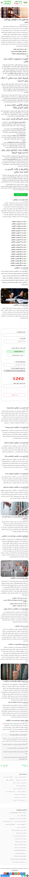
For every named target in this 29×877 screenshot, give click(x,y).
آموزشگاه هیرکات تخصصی (10, 824)
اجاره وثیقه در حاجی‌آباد (21, 791)
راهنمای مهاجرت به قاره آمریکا (20, 821)
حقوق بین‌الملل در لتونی (21, 815)
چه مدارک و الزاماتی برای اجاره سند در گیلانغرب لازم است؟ (14, 744)
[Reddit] (18, 874)
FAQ (15, 723)
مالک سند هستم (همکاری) (17, 355)
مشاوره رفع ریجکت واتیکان (21, 833)
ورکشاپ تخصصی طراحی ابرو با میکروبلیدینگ (17, 818)
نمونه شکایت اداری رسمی (21, 827)
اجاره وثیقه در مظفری (10, 780)
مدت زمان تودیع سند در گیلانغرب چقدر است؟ (16, 748)
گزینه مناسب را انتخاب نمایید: (18, 348)
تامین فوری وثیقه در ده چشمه (20, 777)
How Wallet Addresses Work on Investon (17, 812)
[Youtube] (5, 874)
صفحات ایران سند (14, 870)
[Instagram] (7, 874)
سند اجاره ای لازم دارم (18, 351)
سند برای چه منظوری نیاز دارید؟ (18, 368)
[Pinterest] (13, 874)
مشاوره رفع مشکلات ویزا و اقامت (20, 844)
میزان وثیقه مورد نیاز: (19, 362)
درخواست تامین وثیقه (5, 875)
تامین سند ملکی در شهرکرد (21, 780)
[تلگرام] (22, 876)
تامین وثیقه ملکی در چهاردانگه (20, 794)
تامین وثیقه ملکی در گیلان (21, 785)
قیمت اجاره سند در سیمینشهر (20, 797)
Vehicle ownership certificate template (18, 859)
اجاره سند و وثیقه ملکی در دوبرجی (19, 788)
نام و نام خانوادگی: (20, 332)
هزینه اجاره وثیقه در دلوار (10, 791)
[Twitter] (10, 874)
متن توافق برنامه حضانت (21, 824)
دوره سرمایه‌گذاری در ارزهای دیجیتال (19, 862)
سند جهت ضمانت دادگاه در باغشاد (19, 800)
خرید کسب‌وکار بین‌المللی (8, 821)
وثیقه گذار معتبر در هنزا (8, 777)
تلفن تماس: (22, 338)
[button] (2, 2)
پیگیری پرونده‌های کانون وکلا (20, 839)
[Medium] (16, 874)
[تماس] (27, 876)
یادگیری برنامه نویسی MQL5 (20, 841)
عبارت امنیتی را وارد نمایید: (19, 383)
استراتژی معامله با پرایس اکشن (20, 847)
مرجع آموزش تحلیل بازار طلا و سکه (19, 836)
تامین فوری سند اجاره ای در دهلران (19, 783)
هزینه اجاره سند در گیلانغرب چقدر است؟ (18, 734)
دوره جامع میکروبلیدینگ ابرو (20, 853)
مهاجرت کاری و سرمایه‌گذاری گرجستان (19, 830)
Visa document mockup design (20, 856)
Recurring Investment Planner (20, 850)
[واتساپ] (25, 876)
